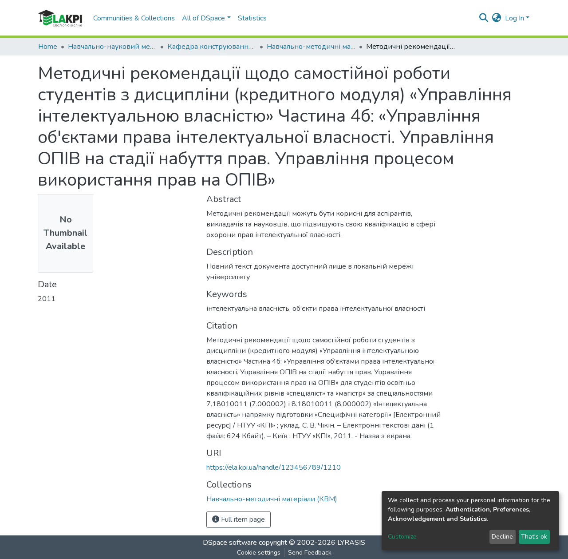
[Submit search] (483, 18)
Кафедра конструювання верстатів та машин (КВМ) (211, 47)
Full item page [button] (242, 519)
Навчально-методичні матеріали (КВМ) (311, 47)
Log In (514, 18)
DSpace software (230, 542)
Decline (502, 536)
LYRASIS (351, 542)
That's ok (534, 536)
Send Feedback (309, 552)
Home (47, 47)
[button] (496, 18)
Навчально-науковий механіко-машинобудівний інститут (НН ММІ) (112, 47)
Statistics (252, 18)
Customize (402, 536)
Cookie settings (258, 552)
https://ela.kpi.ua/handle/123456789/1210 (273, 467)
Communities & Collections (134, 18)
